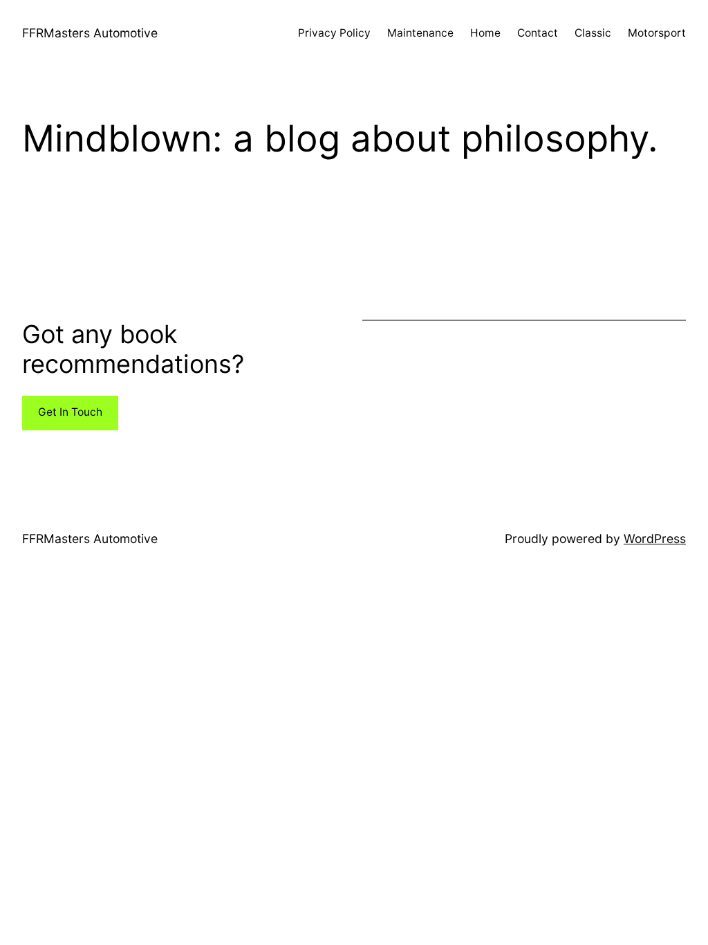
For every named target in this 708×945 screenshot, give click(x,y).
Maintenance (420, 32)
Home (485, 32)
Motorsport (657, 32)
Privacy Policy (334, 32)
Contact (537, 32)
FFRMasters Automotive (90, 33)
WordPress (655, 538)
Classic (593, 32)
